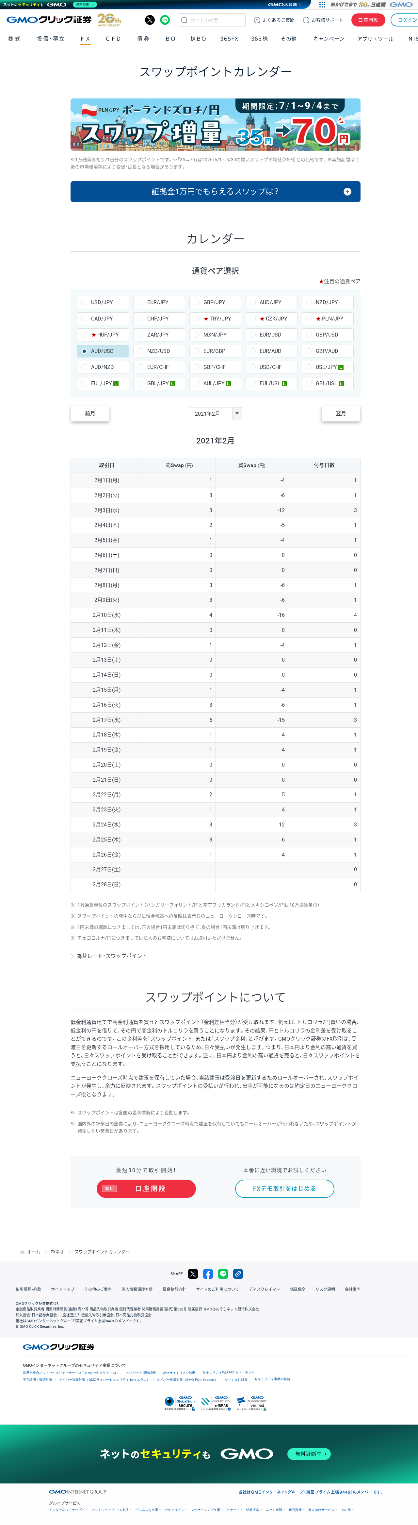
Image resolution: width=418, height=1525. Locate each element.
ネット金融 (274, 1510)
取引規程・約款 (28, 1289)
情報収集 (252, 1510)
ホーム (33, 1251)
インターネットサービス (67, 1510)
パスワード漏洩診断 (141, 1373)
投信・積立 (51, 39)
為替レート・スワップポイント (112, 956)
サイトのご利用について (217, 1289)
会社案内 (353, 1289)
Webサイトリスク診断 (179, 1373)
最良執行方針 (174, 1289)
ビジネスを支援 (146, 1510)
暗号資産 (295, 1510)
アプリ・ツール (375, 39)
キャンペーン (329, 39)
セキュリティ (174, 1510)
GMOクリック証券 (64, 19)
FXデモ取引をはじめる (284, 1188)
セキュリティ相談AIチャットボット (228, 1372)
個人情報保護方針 (137, 1289)
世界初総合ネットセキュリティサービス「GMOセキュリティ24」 (71, 1373)
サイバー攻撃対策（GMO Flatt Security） (187, 1379)
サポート (328, 20)
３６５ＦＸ (229, 39)
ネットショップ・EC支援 (110, 1510)
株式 (15, 39)
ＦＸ (85, 39)
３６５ (259, 39)
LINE (165, 20)
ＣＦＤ (113, 39)
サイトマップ (62, 1289)
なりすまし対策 (236, 1379)
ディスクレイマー (264, 1289)
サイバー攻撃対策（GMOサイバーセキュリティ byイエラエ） (104, 1379)
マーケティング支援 (205, 1510)
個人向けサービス (321, 1510)
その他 (346, 1510)
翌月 (341, 413)
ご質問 (279, 20)
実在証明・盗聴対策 (37, 1379)
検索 (184, 19)
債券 (144, 39)
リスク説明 (325, 1289)
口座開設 (368, 20)
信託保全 (298, 1289)
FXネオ (57, 1251)
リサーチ (233, 1510)
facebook (208, 1274)
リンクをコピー (238, 1274)
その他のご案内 (98, 1289)
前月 (90, 413)
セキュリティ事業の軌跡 (272, 1379)
